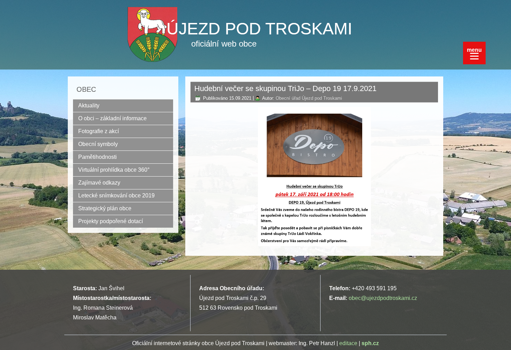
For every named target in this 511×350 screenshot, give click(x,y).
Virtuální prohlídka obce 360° (113, 170)
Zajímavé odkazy (99, 183)
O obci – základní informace (112, 118)
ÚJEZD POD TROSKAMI (259, 28)
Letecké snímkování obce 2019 (116, 195)
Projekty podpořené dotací (110, 221)
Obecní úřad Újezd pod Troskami (309, 98)
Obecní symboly (98, 144)
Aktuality (88, 105)
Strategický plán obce (104, 208)
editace (348, 343)
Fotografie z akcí (98, 131)
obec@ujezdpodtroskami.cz (383, 298)
